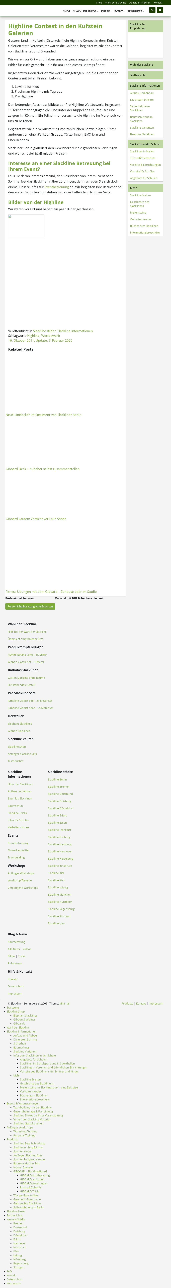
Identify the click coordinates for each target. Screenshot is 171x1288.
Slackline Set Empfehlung (138, 26)
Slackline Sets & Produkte (29, 1143)
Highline (33, 335)
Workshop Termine (20, 880)
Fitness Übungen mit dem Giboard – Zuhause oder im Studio (51, 591)
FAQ (9, 1271)
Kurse (105, 11)
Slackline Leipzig (58, 887)
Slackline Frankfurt (59, 830)
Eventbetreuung (56, 187)
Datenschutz (16, 986)
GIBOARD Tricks (30, 1191)
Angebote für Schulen (143, 178)
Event (118, 11)
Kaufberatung (16, 942)
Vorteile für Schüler (142, 171)
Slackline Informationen (75, 331)
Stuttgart (19, 1267)
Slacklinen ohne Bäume (28, 1147)
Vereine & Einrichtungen (145, 165)
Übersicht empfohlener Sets (25, 639)
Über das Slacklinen (20, 784)
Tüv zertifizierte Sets (142, 158)
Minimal (64, 1003)
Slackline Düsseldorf (60, 808)
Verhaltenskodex (140, 219)
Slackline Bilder (44, 331)
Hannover (19, 1243)
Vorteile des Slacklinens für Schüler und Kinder (49, 1071)
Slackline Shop (17, 747)
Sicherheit (19, 1043)
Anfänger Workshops (21, 873)
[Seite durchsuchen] (152, 10)
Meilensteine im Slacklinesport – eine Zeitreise (49, 1087)
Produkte (134, 11)
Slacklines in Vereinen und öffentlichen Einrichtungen (53, 1067)
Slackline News (16, 1211)
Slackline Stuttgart (59, 916)
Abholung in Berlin (139, 2)
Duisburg (19, 1231)
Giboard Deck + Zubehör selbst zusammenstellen (43, 469)
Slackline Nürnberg (60, 902)
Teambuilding (16, 857)
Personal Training (24, 1135)
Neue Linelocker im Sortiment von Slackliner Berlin (43, 414)
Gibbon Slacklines (19, 731)
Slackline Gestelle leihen (28, 1123)
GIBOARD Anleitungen (34, 1183)
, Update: (40, 340)
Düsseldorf (20, 1235)
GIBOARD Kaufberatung (35, 1175)
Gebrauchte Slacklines (27, 1203)
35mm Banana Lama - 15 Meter (27, 655)
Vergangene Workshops (23, 888)
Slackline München (59, 894)
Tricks (21, 956)
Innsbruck (19, 1247)
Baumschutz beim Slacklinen (141, 119)
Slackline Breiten (140, 195)
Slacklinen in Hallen (142, 151)
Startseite (13, 1007)
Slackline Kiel (56, 873)
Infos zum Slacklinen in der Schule (34, 1055)
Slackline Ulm (56, 923)
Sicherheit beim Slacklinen (140, 108)
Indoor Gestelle (23, 1167)
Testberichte (138, 75)
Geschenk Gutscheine (27, 1199)
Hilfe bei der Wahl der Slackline (27, 632)
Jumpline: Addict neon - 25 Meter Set (30, 708)
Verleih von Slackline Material (31, 1119)
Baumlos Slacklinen (142, 134)
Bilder (11, 956)
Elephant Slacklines (20, 724)
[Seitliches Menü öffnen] (160, 10)
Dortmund (20, 1227)
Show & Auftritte (18, 850)
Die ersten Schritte (142, 99)
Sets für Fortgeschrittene (29, 1159)
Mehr (133, 188)
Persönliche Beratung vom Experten (30, 606)
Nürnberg (19, 1259)
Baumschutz (15, 806)
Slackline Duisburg (59, 801)
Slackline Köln (56, 880)
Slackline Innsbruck (60, 866)
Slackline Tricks (17, 813)
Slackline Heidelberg (60, 858)
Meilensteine (138, 212)
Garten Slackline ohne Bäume (26, 678)
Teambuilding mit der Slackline (32, 1107)
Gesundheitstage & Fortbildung (33, 1111)
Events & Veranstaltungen (23, 1103)
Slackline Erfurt (57, 815)
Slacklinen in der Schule (145, 144)
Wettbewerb (50, 335)
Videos (27, 949)
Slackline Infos (84, 11)
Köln (16, 1251)
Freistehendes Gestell (21, 685)
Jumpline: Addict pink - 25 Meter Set (30, 701)
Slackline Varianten (142, 127)
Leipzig (17, 1255)
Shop (99, 2)
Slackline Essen (57, 822)
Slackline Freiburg (59, 837)
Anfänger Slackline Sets (22, 754)
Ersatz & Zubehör (31, 1187)
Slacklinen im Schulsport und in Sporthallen (47, 1063)
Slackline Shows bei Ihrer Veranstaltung (38, 1115)
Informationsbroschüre (145, 232)
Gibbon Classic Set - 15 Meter (26, 662)
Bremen (18, 1223)
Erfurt (17, 1239)
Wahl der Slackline (115, 2)
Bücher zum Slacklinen (144, 226)
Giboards (19, 1023)
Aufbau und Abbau (142, 93)
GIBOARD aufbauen (32, 1179)
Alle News (14, 949)
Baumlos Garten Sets (26, 1163)
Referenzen (15, 963)
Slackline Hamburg (59, 844)
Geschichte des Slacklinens (139, 204)
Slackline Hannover (60, 851)
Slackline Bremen (58, 786)
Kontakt (158, 2)
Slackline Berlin (57, 779)
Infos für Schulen (18, 820)
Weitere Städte (16, 1219)
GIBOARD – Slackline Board (30, 1171)
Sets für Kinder (22, 1151)
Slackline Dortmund (60, 794)
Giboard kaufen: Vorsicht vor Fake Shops (36, 518)
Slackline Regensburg (61, 909)
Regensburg (21, 1263)
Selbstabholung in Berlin (28, 1207)
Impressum (15, 993)
